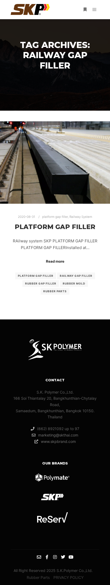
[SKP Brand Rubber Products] (30, 9)
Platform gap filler (55, 227)
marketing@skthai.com (58, 435)
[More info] (85, 9)
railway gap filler (76, 275)
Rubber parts (55, 291)
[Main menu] (94, 9)
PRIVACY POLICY (68, 577)
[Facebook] (47, 557)
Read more (55, 261)
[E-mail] (39, 557)
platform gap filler (55, 217)
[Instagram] (55, 557)
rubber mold (74, 283)
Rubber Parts (38, 577)
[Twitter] (63, 557)
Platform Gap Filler (35, 275)
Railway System (80, 217)
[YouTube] (71, 557)
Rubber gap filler (40, 283)
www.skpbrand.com (58, 441)
